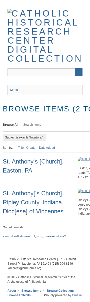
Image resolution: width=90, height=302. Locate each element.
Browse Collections (60, 290)
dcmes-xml (27, 236)
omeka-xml (51, 236)
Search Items (32, 124)
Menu (14, 90)
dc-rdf (15, 236)
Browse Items (31, 290)
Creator (31, 147)
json (39, 236)
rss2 (63, 236)
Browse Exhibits (19, 295)
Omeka (77, 295)
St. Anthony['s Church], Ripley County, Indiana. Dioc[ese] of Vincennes (33, 202)
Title (21, 147)
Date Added (47, 147)
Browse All (10, 124)
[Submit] (78, 72)
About (12, 290)
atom (6, 236)
